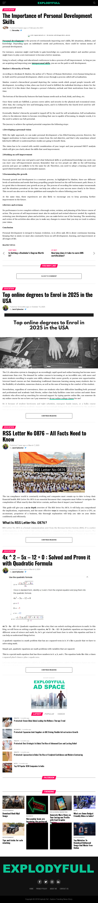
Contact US (64, 888)
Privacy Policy (41, 888)
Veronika (15, 30)
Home (31, 888)
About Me (53, 888)
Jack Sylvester (18, 309)
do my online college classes (61, 398)
